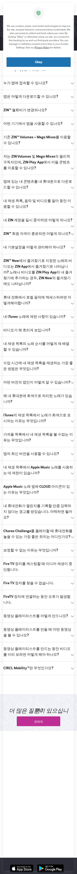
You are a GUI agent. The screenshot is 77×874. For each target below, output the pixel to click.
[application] (38, 437)
